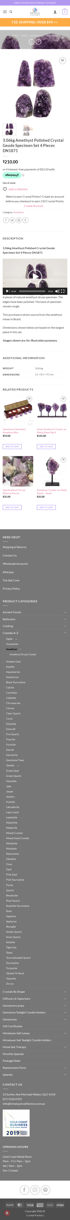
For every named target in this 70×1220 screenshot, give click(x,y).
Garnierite (12, 754)
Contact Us (10, 555)
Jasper (9, 791)
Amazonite (12, 643)
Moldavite (11, 843)
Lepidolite (11, 817)
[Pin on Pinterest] (19, 220)
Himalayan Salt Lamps (16, 1033)
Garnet (10, 749)
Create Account (33, 205)
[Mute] (57, 291)
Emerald (10, 728)
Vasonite (11, 978)
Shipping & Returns (14, 547)
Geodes (10, 765)
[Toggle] (65, 612)
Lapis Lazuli (12, 812)
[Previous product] (38, 42)
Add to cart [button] (12, 446)
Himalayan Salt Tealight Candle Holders (27, 1040)
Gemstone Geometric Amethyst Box (14, 431)
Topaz (9, 952)
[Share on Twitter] (12, 220)
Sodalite (10, 942)
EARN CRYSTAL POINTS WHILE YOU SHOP (35, 2)
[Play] (8, 291)
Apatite (10, 666)
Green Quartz (13, 775)
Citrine (10, 708)
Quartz (10, 890)
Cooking (8, 626)
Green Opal (12, 770)
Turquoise (11, 968)
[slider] (32, 291)
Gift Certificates (12, 1026)
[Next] (61, 88)
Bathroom (9, 619)
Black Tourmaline (15, 682)
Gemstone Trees (15, 760)
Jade (8, 786)
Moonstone (12, 853)
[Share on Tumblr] (25, 220)
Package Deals (11, 1060)
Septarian (11, 921)
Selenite (8, 1074)
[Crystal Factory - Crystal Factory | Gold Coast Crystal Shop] (35, 11)
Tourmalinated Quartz (18, 957)
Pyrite (9, 885)
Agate (9, 638)
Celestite (11, 697)
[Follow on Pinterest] (45, 1190)
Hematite (11, 781)
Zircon (10, 983)
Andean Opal (13, 661)
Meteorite (11, 827)
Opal (8, 869)
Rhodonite (12, 895)
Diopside (11, 723)
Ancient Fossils (12, 612)
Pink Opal (11, 874)
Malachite (11, 822)
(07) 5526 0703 (12, 1099)
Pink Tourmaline (15, 879)
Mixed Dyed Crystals (17, 838)
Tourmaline (12, 962)
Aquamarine (13, 671)
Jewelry (10, 796)
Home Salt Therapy (14, 1047)
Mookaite (11, 848)
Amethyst (52, 35)
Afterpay (8, 572)
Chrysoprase (13, 703)
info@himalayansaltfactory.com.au (24, 1103)
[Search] (11, 11)
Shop (24, 35)
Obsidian (11, 858)
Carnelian (11, 692)
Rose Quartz (13, 900)
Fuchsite (11, 744)
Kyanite (10, 801)
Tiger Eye (11, 947)
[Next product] (31, 42)
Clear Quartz (13, 713)
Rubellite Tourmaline (17, 905)
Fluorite (10, 739)
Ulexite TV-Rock (15, 973)
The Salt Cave (11, 580)
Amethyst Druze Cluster (23, 654)
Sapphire (11, 916)
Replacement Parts (14, 1067)
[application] (35, 277)
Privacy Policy (11, 588)
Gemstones (10, 1019)
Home (15, 35)
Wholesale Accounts (15, 563)
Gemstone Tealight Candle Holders (24, 1012)
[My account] (55, 12)
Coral (9, 718)
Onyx (9, 864)
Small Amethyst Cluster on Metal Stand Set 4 (51, 431)
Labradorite (12, 807)
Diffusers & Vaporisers (16, 998)
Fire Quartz (12, 734)
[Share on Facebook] (6, 220)
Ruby (9, 910)
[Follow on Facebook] (24, 1190)
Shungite (11, 926)
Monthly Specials (13, 1054)
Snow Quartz (13, 936)
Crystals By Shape (14, 991)
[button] (5, 11)
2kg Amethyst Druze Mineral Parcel (14, 492)
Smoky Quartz (14, 931)
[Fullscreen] (63, 291)
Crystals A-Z (37, 35)
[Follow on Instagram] (35, 1190)
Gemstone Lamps (13, 1005)
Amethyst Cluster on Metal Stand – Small (52, 492)
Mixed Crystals (14, 832)
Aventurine (12, 677)
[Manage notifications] (7, 1213)
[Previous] (8, 88)
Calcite (10, 687)
